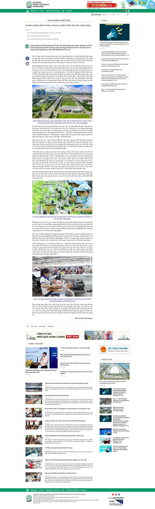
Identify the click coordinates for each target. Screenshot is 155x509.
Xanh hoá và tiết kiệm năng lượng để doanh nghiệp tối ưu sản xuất (65, 460)
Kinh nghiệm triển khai (59, 20)
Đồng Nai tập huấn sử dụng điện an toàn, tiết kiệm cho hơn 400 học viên (67, 409)
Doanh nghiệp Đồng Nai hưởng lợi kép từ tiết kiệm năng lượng (64, 435)
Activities (41, 11)
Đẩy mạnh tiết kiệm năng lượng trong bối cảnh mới (60, 473)
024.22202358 (97, 15)
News (63, 11)
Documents (69, 11)
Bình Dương (34, 326)
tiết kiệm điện (51, 326)
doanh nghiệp (42, 326)
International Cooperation (53, 11)
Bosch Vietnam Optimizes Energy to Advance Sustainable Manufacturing (113, 382)
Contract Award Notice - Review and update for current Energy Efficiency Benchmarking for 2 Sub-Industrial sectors (114, 44)
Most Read (107, 359)
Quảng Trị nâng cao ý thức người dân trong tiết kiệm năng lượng (65, 421)
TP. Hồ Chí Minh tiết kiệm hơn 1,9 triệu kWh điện (75, 348)
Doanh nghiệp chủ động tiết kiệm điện (57, 395)
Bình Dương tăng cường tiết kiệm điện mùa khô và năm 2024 (44, 33)
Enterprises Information (72, 490)
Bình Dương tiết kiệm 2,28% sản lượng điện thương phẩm (43, 39)
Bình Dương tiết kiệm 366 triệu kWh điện (38, 36)
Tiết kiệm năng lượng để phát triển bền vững (58, 448)
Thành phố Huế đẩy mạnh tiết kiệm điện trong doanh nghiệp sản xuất (66, 383)
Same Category (35, 343)
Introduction (33, 11)
